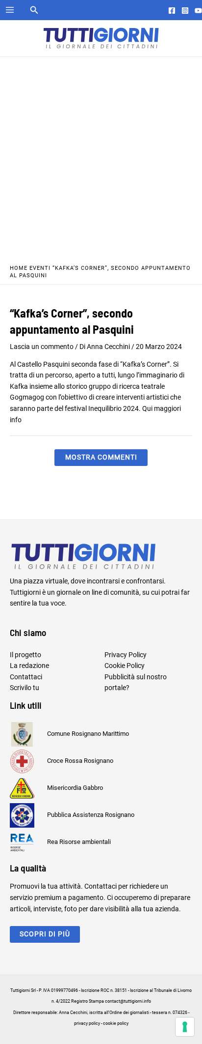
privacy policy (87, 1023)
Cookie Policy (124, 665)
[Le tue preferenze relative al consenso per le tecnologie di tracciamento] (185, 1026)
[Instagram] (185, 10)
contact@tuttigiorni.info (128, 1001)
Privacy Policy (125, 655)
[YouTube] (198, 10)
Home (18, 268)
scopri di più (45, 934)
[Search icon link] (34, 11)
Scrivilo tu (24, 688)
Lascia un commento (42, 346)
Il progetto (25, 655)
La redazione (29, 665)
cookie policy (115, 1023)
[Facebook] (172, 10)
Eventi (39, 268)
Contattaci (26, 677)
